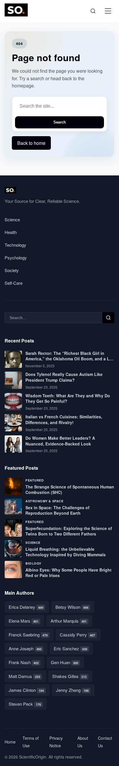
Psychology (16, 257)
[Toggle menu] (108, 11)
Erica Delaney (26, 607)
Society (12, 270)
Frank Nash (24, 662)
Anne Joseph (25, 648)
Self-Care (14, 283)
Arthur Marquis (69, 621)
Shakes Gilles (69, 676)
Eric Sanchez (70, 648)
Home (10, 742)
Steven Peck (25, 704)
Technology (15, 245)
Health (11, 232)
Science (12, 219)
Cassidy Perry (77, 635)
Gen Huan (64, 662)
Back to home (31, 143)
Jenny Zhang (72, 690)
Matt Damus (24, 676)
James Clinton (26, 690)
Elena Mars (23, 621)
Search (59, 122)
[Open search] (93, 11)
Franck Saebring (28, 635)
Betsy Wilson (71, 607)
